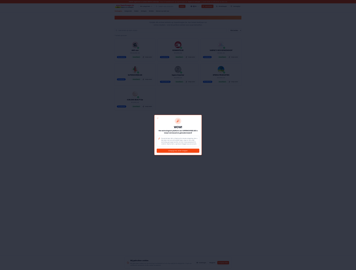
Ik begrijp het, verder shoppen (178, 151)
